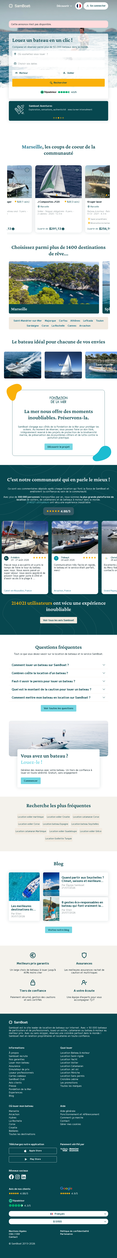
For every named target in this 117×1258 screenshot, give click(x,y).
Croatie (13, 1127)
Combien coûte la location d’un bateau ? (40, 673)
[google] (66, 1188)
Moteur (23, 72)
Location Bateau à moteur (75, 1052)
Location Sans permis (72, 1075)
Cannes (72, 325)
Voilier (70, 72)
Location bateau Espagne (55, 823)
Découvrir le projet (59, 446)
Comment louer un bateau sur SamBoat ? (40, 665)
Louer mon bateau (19, 1062)
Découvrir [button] (63, 6)
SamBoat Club (17, 1079)
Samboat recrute (18, 1056)
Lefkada (88, 320)
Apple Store (35, 1150)
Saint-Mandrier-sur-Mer (28, 320)
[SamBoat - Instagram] (17, 1176)
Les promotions (69, 1082)
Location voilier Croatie (58, 816)
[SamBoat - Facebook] (11, 1176)
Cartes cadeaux (17, 1075)
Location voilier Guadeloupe (63, 831)
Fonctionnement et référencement (79, 1114)
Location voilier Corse (29, 823)
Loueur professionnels (21, 1072)
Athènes (75, 320)
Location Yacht (68, 1059)
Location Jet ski (69, 1069)
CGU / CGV (14, 1234)
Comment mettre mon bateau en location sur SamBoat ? (51, 697)
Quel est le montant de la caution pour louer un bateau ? (51, 689)
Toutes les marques (71, 1085)
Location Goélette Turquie (58, 838)
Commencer (31, 780)
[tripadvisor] (17, 1200)
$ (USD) (57, 1221)
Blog (11, 1095)
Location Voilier (69, 1062)
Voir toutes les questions (58, 708)
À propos (14, 1052)
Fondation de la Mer (20, 1089)
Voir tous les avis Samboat (58, 620)
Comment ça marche (71, 1117)
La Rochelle (58, 325)
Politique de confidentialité (74, 1231)
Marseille (32, 147)
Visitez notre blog (58, 929)
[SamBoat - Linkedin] (23, 1176)
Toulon (100, 320)
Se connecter (97, 5)
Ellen (18, 913)
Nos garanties (17, 1059)
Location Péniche (70, 1072)
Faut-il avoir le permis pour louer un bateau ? (43, 681)
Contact (64, 1120)
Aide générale (67, 1111)
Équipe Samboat (75, 885)
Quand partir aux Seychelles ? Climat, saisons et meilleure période (83, 880)
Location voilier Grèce (90, 831)
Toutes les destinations (22, 1134)
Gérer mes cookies (70, 1124)
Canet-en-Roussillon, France (18, 590)
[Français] (78, 5)
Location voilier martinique (31, 816)
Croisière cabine (69, 1079)
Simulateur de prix (19, 1069)
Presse (12, 1085)
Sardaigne (33, 325)
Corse (45, 325)
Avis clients (15, 1082)
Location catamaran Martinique (31, 831)
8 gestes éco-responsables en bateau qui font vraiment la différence (82, 905)
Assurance (14, 1066)
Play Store (35, 1159)
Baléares (13, 1130)
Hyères (12, 1117)
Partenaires (66, 1234)
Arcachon (84, 325)
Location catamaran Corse (86, 816)
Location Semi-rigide (72, 1056)
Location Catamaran (71, 1066)
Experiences (15, 1092)
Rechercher (60, 82)
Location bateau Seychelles (85, 823)
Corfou (63, 320)
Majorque (50, 320)
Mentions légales (18, 1231)
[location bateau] (19, 5)
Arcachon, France (62, 590)
